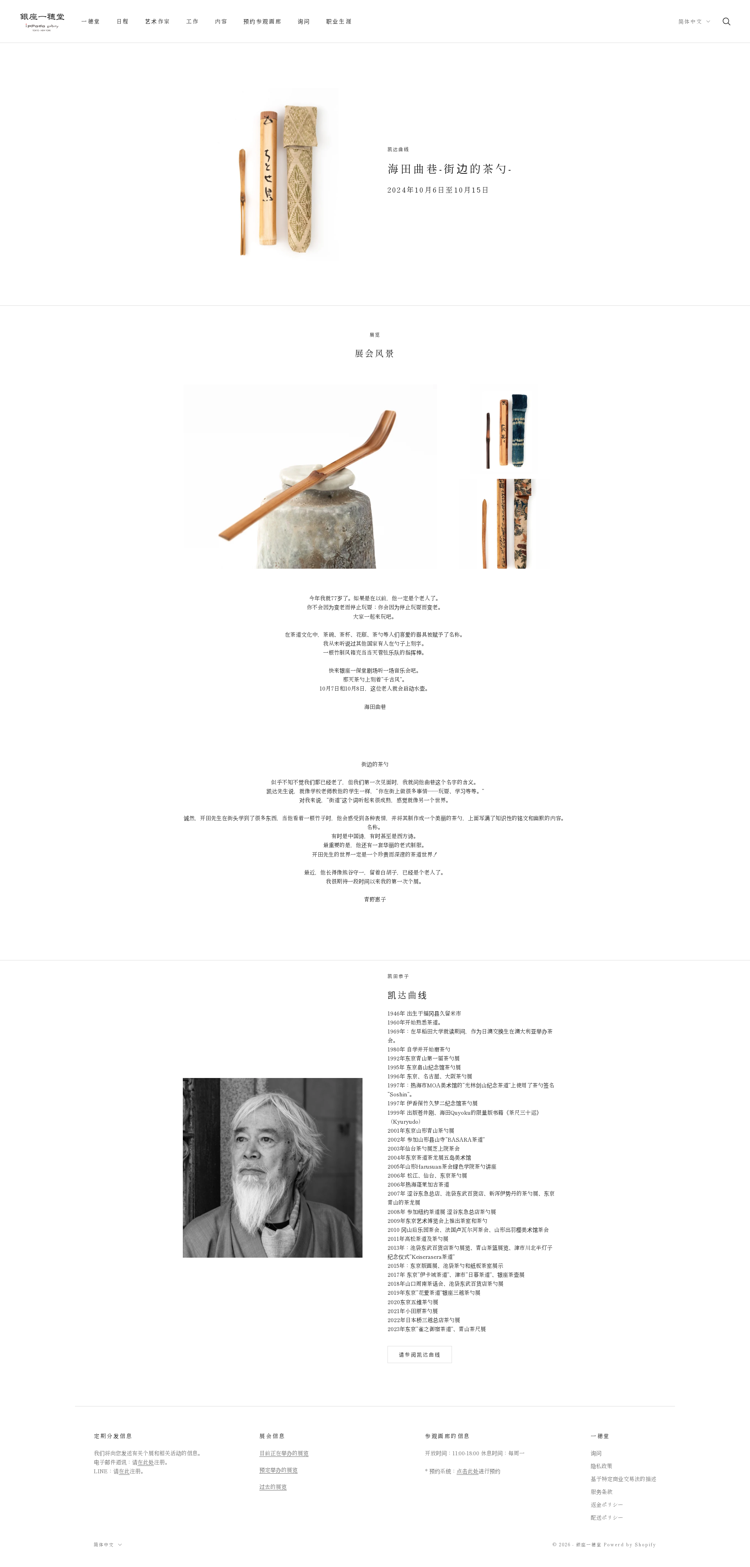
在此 (124, 1471)
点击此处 (468, 1471)
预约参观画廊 (262, 21)
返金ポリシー (607, 1504)
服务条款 (601, 1492)
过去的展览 (273, 1486)
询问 (304, 21)
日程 (122, 21)
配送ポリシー (607, 1517)
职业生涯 (339, 21)
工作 (192, 21)
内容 (221, 21)
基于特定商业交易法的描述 (623, 1479)
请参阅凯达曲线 (420, 1354)
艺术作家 (158, 21)
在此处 (146, 1462)
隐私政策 (601, 1466)
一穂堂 (91, 21)
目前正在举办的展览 (284, 1453)
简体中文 (690, 21)
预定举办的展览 (278, 1470)
